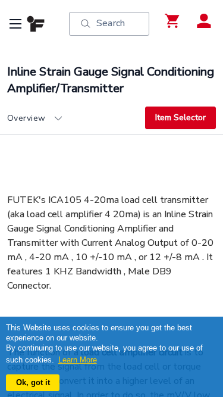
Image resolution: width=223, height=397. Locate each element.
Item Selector (180, 117)
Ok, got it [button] (33, 382)
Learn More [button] (77, 359)
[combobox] (76, 118)
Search (110, 23)
